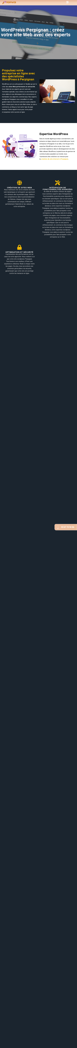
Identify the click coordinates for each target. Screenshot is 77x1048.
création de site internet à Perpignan (54, 159)
